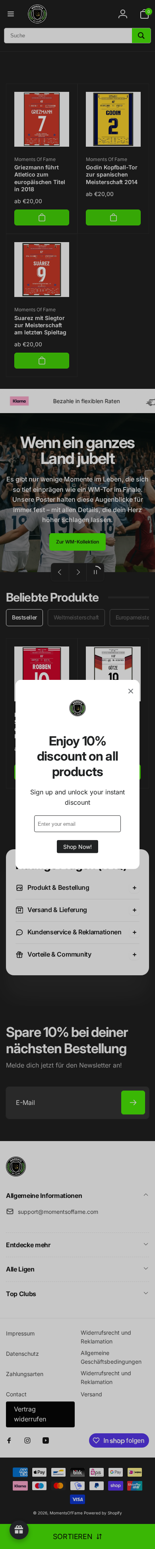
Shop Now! (77, 846)
